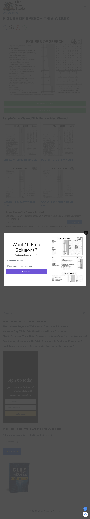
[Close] (86, 233)
